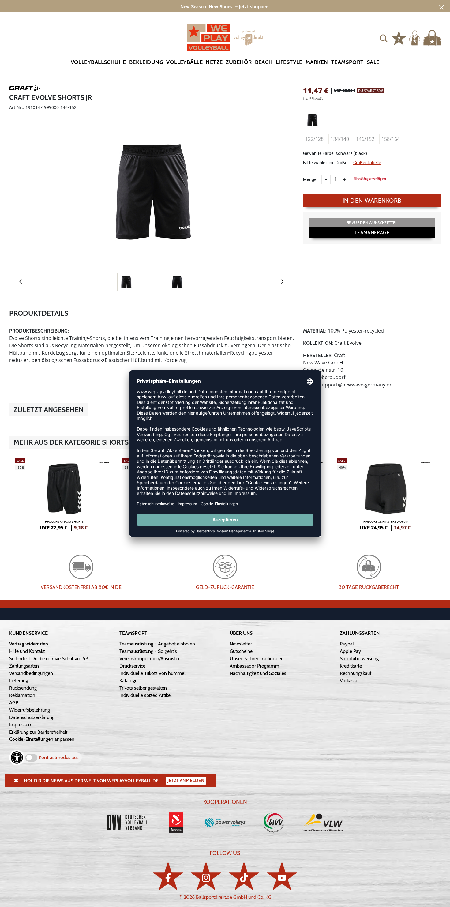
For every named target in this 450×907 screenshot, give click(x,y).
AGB (14, 703)
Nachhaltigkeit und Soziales (258, 673)
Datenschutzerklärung (31, 717)
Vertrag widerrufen (28, 644)
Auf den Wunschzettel (374, 222)
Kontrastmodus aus (59, 757)
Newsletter (241, 644)
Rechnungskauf (355, 673)
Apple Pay (350, 651)
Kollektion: (318, 343)
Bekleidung (146, 62)
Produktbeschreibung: (39, 331)
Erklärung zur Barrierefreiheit (38, 732)
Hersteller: (318, 355)
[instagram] (206, 875)
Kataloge (128, 680)
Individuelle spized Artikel (145, 695)
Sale (373, 62)
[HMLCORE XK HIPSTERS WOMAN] (386, 493)
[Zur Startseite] (225, 37)
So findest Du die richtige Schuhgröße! (48, 658)
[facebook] (168, 875)
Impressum (20, 725)
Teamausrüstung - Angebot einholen (157, 644)
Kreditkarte (351, 666)
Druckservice (132, 666)
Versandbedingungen (31, 673)
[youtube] (282, 875)
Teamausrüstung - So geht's (148, 651)
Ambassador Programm (254, 666)
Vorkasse (349, 680)
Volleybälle (184, 62)
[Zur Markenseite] (24, 89)
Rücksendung (23, 688)
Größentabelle (367, 162)
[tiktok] (244, 875)
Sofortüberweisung (359, 658)
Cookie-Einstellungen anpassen (41, 739)
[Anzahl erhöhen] (344, 179)
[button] (383, 38)
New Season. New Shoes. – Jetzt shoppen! (225, 6)
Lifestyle (289, 62)
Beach (264, 62)
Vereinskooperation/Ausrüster (149, 658)
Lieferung (18, 680)
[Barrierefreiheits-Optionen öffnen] (16, 757)
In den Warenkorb (372, 200)
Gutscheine (241, 651)
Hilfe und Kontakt (27, 651)
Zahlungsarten (24, 666)
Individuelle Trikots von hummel (152, 673)
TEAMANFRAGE (371, 232)
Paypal (347, 644)
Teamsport (347, 62)
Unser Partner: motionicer (256, 658)
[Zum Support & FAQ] (399, 37)
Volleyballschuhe (98, 62)
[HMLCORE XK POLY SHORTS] (64, 493)
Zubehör (239, 62)
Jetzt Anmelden (185, 780)
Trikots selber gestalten (143, 688)
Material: (315, 331)
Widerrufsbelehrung (29, 710)
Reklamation (22, 695)
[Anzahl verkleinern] (326, 179)
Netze (214, 62)
